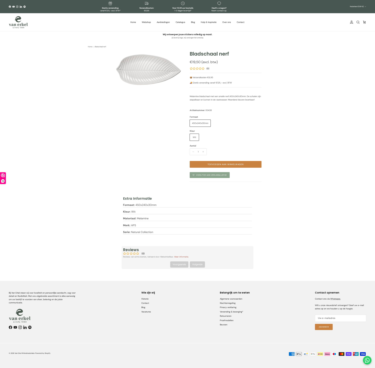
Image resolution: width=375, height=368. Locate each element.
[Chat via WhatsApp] (367, 360)
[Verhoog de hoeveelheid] (204, 152)
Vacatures (146, 311)
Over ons (226, 22)
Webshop (146, 22)
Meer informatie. (181, 257)
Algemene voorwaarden (231, 298)
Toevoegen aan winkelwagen (226, 164)
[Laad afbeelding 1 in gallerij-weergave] (148, 70)
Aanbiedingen (163, 22)
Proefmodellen (226, 320)
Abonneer (324, 327)
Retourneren (225, 316)
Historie (145, 298)
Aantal (193, 145)
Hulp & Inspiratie (209, 22)
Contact (240, 22)
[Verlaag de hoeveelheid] (192, 152)
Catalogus (180, 22)
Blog (193, 22)
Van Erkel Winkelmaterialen (25, 353)
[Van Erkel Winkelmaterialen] (18, 22)
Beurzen (223, 324)
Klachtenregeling (228, 303)
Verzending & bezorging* (231, 311)
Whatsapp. (335, 298)
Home (133, 22)
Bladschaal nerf (100, 47)
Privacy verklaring (228, 307)
